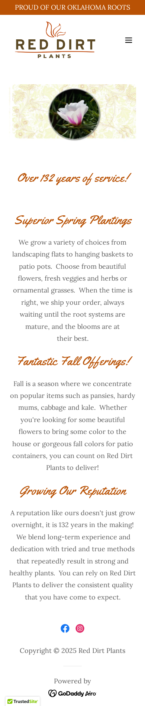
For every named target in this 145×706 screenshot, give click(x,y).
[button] (128, 40)
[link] (53, 40)
